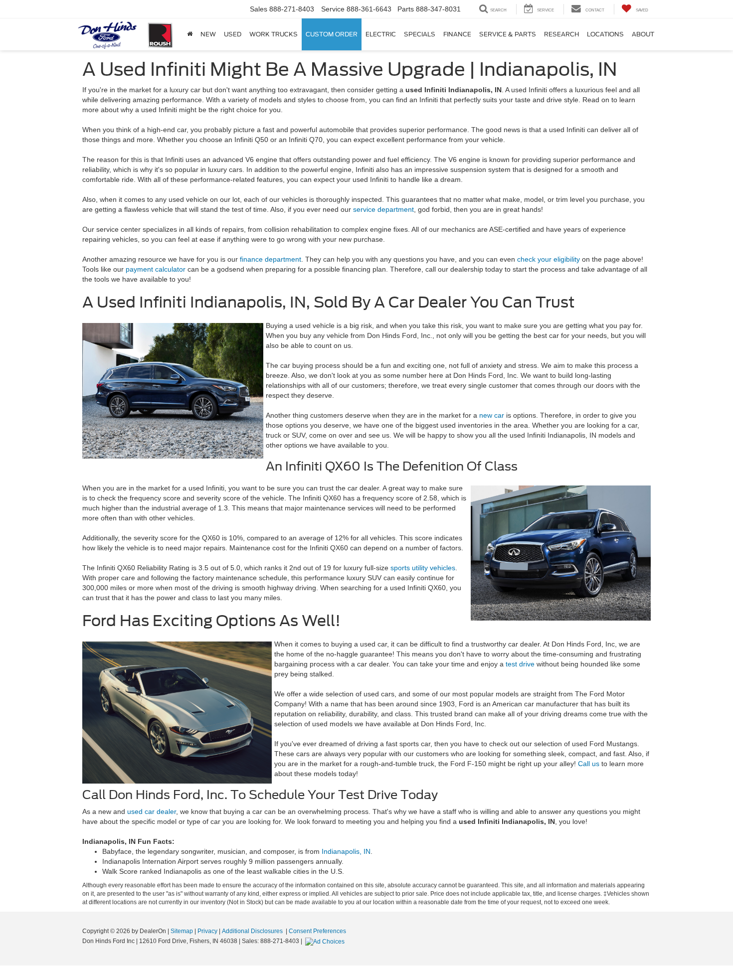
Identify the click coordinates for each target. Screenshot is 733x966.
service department (383, 209)
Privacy (207, 931)
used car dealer (151, 811)
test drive (520, 664)
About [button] (643, 34)
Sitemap (182, 931)
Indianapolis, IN (346, 851)
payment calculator (155, 269)
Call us (588, 764)
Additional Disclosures (253, 931)
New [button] (208, 34)
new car (491, 415)
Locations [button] (605, 34)
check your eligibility (548, 259)
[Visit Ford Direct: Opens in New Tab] (326, 941)
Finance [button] (457, 34)
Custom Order (332, 34)
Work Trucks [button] (273, 34)
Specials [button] (419, 34)
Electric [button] (381, 34)
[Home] (189, 34)
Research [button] (561, 34)
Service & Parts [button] (507, 34)
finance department (270, 259)
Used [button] (232, 34)
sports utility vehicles (422, 568)
